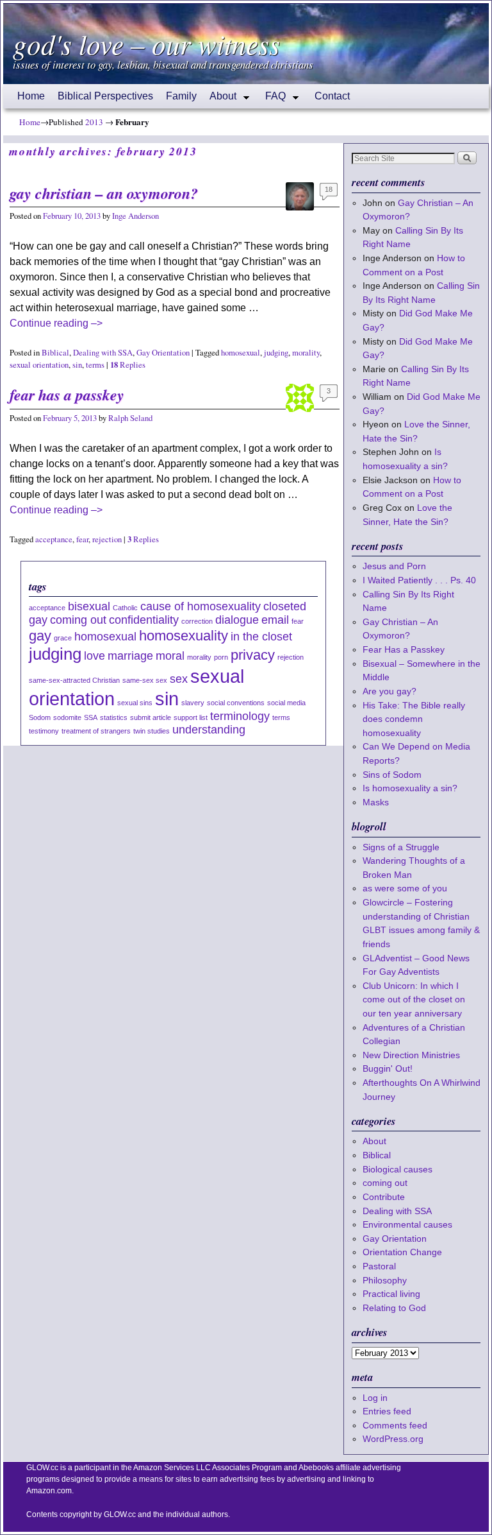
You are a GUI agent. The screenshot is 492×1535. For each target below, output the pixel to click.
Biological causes (397, 1169)
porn (221, 657)
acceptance (53, 539)
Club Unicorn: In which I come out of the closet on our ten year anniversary (414, 999)
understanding (208, 729)
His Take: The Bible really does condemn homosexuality (414, 719)
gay (40, 636)
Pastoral (379, 1266)
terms (95, 364)
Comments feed (395, 1425)
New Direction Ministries (411, 1055)
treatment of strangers (96, 731)
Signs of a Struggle (401, 847)
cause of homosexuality (200, 606)
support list (191, 717)
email (275, 619)
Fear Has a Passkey (67, 395)
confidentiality (144, 619)
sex (179, 679)
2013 (94, 122)
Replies (127, 364)
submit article (150, 717)
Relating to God (394, 1308)
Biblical (55, 352)
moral (170, 655)
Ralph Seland (130, 418)
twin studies (151, 731)
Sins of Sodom (392, 774)
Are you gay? (389, 691)
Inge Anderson (135, 215)
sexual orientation (39, 364)
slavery (192, 703)
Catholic (125, 608)
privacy (253, 655)
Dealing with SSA (103, 352)
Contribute (384, 1197)
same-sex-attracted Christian (74, 680)
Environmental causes (407, 1224)
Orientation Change (402, 1252)
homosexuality (183, 636)
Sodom (40, 717)
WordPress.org (393, 1439)
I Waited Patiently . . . (419, 580)
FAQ (272, 99)
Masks (376, 802)
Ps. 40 (463, 580)
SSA (90, 717)
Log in (375, 1398)
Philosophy (385, 1280)
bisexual (89, 606)
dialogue (237, 619)
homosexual (240, 352)
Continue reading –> (56, 323)
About (219, 99)
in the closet (261, 636)
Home (31, 95)
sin (77, 364)
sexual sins (134, 703)
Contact (332, 95)
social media (286, 703)
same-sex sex (144, 680)
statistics (113, 717)
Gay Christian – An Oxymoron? (104, 193)
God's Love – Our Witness (146, 43)
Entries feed (387, 1411)
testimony (44, 731)
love (94, 655)
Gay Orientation (163, 352)
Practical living (391, 1294)
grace (63, 638)
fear (82, 539)
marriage (130, 655)
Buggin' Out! (388, 1068)
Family (181, 95)
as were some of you (405, 888)
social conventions (236, 703)
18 (328, 189)
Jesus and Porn (394, 566)
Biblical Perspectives (105, 95)
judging (276, 352)
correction (197, 621)
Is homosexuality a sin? (410, 788)
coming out (78, 619)
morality (306, 352)
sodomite (67, 717)
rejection (107, 539)
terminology (240, 716)
